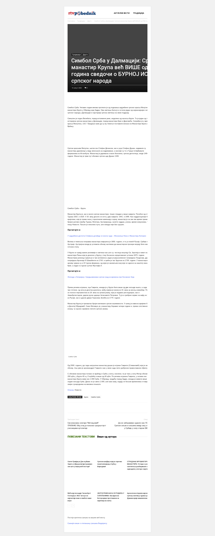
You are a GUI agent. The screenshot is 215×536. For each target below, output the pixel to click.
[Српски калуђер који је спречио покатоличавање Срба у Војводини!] (110, 450)
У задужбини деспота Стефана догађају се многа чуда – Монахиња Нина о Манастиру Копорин (107, 236)
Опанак (71, 390)
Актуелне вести (122, 13)
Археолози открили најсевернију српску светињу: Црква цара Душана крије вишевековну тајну (140, 495)
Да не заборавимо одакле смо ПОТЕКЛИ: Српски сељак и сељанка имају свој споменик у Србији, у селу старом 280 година (134, 425)
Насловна (71, 21)
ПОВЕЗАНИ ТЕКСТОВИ (81, 436)
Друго (89, 21)
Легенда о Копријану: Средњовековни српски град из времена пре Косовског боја (101, 277)
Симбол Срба (95, 397)
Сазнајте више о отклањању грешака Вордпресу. (87, 523)
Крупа (86, 397)
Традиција (138, 13)
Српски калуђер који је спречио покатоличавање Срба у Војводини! (109, 464)
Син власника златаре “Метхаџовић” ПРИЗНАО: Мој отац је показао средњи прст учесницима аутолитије (87, 425)
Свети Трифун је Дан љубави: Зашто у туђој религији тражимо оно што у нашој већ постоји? (80, 464)
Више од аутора (106, 436)
